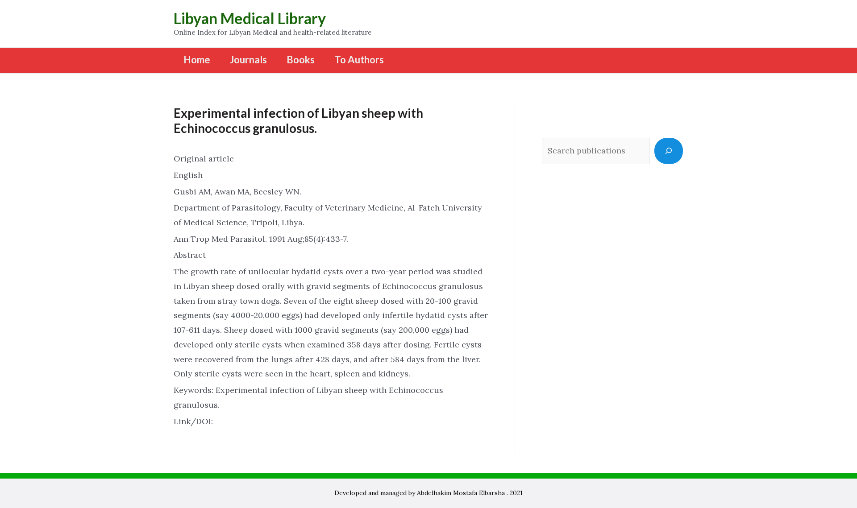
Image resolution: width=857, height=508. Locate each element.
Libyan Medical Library (250, 18)
